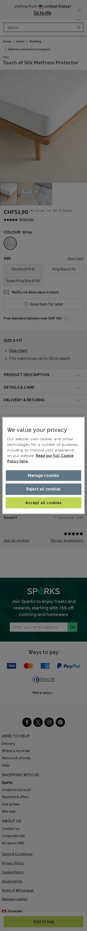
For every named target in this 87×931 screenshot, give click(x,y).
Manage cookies (43, 475)
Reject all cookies (43, 489)
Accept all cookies (43, 502)
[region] (43, 465)
